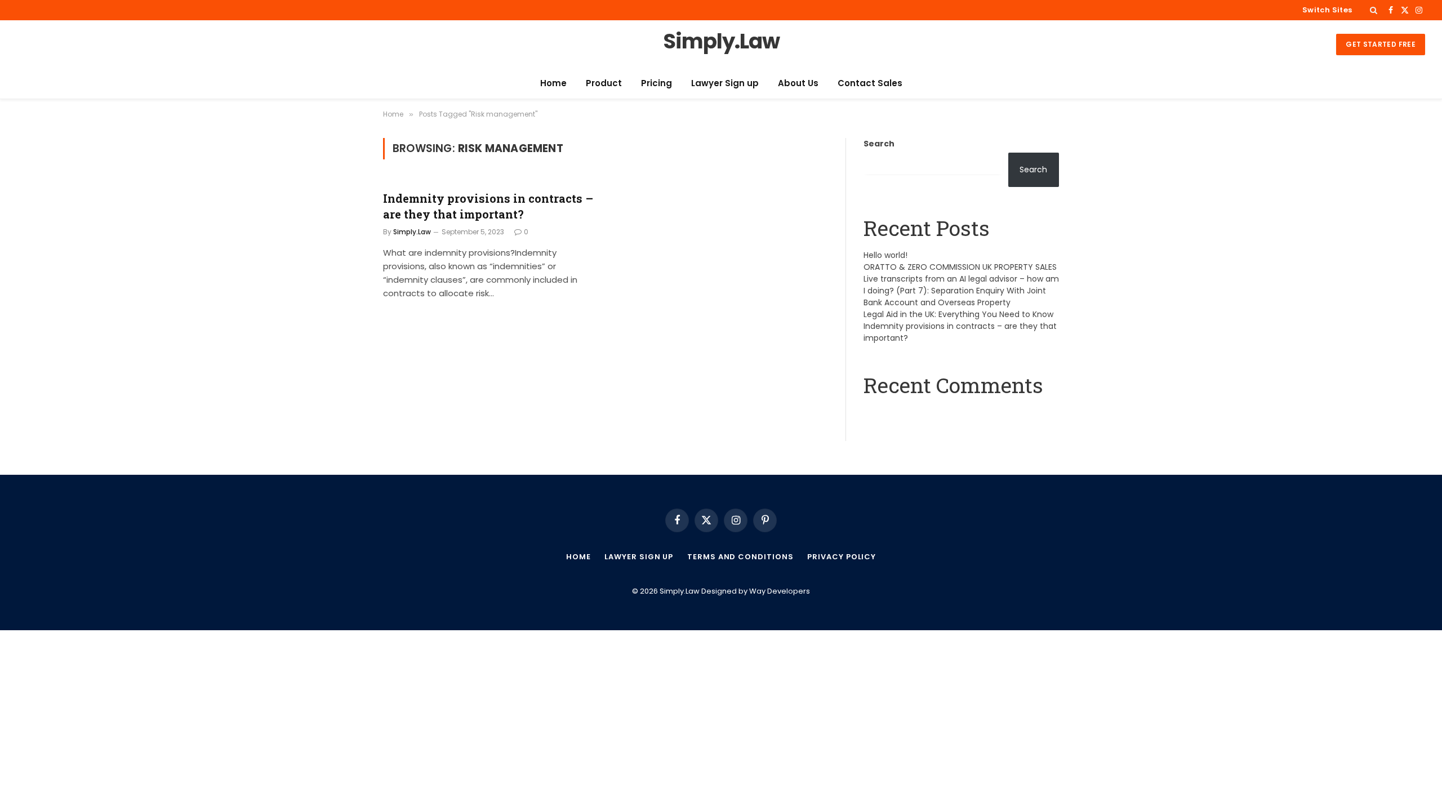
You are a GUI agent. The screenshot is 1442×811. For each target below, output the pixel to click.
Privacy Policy (841, 556)
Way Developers (779, 591)
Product (604, 83)
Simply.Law (412, 232)
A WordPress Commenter (915, 413)
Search (879, 143)
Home (553, 83)
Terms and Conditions (740, 556)
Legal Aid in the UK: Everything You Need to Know (958, 314)
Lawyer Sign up (725, 83)
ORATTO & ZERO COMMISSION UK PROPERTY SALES (960, 267)
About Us (798, 83)
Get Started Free (1381, 44)
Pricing (656, 83)
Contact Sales (870, 83)
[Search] (1373, 10)
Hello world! (885, 255)
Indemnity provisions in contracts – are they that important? (488, 206)
